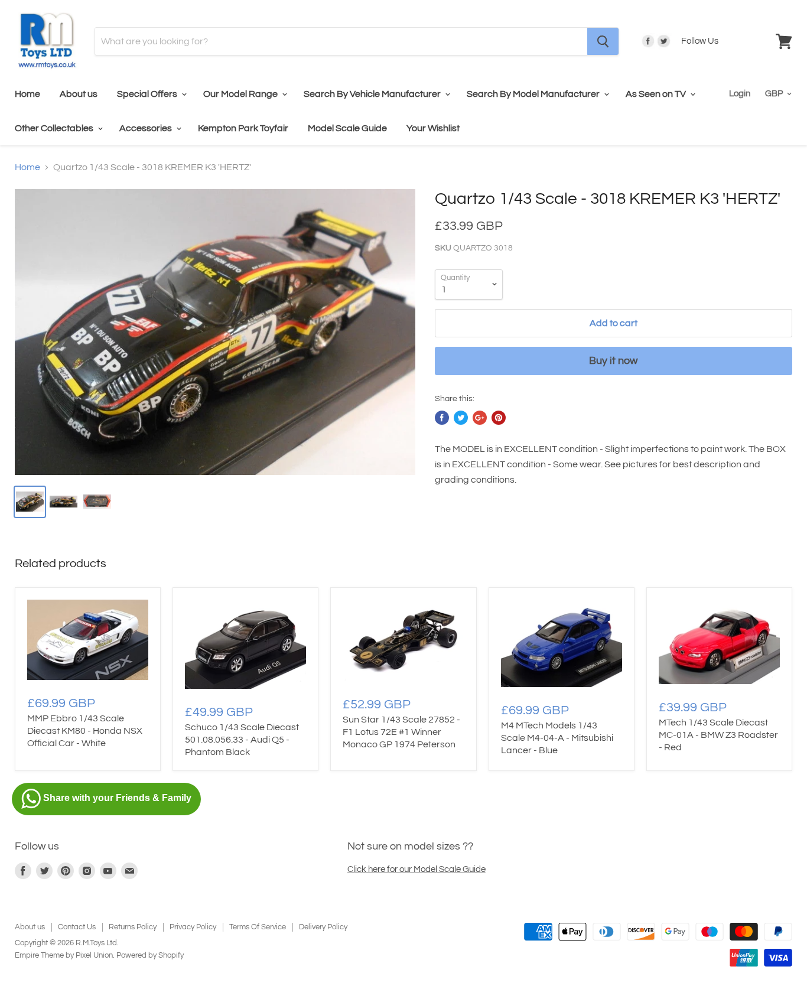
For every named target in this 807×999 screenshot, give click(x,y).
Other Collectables (55, 128)
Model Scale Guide (347, 128)
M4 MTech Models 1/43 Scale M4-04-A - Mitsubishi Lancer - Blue (557, 738)
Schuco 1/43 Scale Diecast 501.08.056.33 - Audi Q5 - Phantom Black (242, 740)
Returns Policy (133, 927)
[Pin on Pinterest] (499, 418)
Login (739, 93)
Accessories (146, 128)
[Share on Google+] (480, 418)
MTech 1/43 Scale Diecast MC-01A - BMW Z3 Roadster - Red (718, 735)
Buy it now (613, 360)
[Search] (603, 41)
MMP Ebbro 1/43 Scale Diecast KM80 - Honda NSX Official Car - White (84, 731)
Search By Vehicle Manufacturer (373, 94)
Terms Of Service (257, 927)
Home (27, 94)
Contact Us (77, 927)
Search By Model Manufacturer (534, 94)
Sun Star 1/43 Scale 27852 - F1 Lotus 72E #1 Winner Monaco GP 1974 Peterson (401, 732)
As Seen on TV (657, 94)
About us (78, 94)
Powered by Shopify (150, 955)
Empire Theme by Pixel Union (64, 955)
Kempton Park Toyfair (243, 128)
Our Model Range (241, 94)
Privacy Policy (193, 927)
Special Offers (148, 94)
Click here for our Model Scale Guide (416, 869)
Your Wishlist (433, 128)
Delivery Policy (323, 927)
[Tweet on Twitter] (461, 418)
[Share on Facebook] (442, 418)
